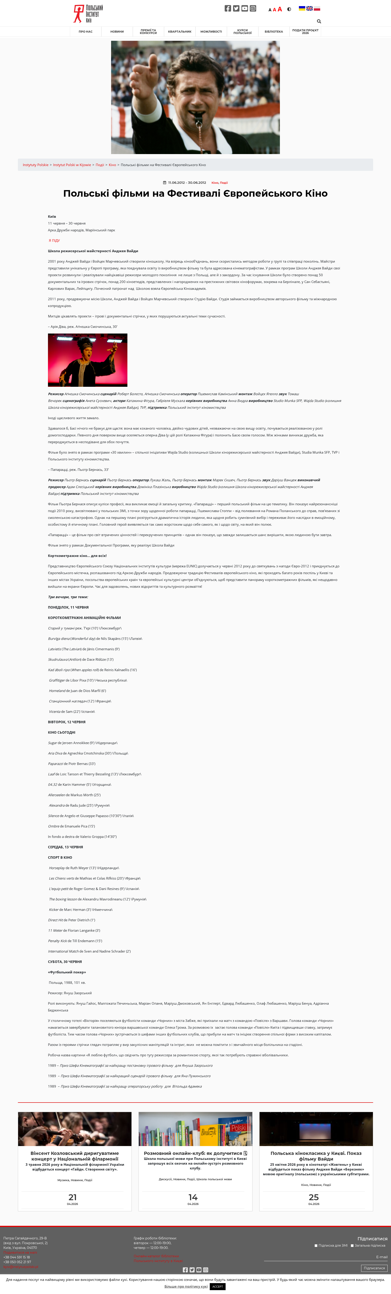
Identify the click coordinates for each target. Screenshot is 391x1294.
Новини (117, 31)
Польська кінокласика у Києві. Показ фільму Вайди (316, 1156)
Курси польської (243, 32)
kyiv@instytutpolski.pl (20, 1267)
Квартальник (179, 31)
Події (224, 182)
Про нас (86, 31)
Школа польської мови (214, 1179)
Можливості (211, 31)
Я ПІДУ (54, 240)
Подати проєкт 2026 (305, 32)
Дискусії (165, 1179)
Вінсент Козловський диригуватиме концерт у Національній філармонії (75, 1156)
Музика (63, 1180)
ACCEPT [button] (217, 1286)
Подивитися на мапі (20, 1252)
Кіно (215, 182)
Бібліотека (274, 31)
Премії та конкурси (148, 32)
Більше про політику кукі (186, 1286)
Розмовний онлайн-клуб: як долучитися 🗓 (195, 1153)
